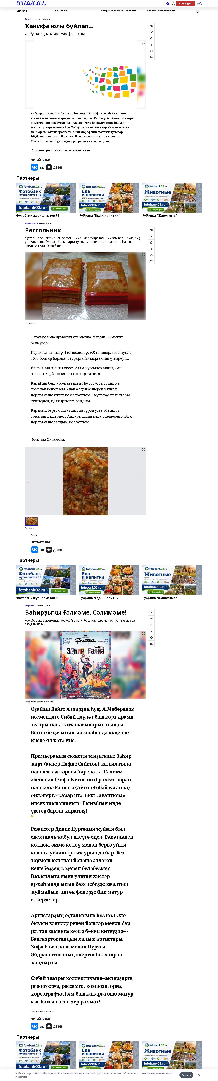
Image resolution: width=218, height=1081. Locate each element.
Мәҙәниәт (30, 605)
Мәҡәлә (21, 11)
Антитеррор (185, 3)
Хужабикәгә (31, 223)
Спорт (28, 19)
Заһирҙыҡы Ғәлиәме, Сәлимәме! (118, 10)
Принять (186, 1075)
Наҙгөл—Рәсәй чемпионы (161, 10)
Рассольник (61, 10)
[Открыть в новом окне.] (37, 167)
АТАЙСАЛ (30, 3)
